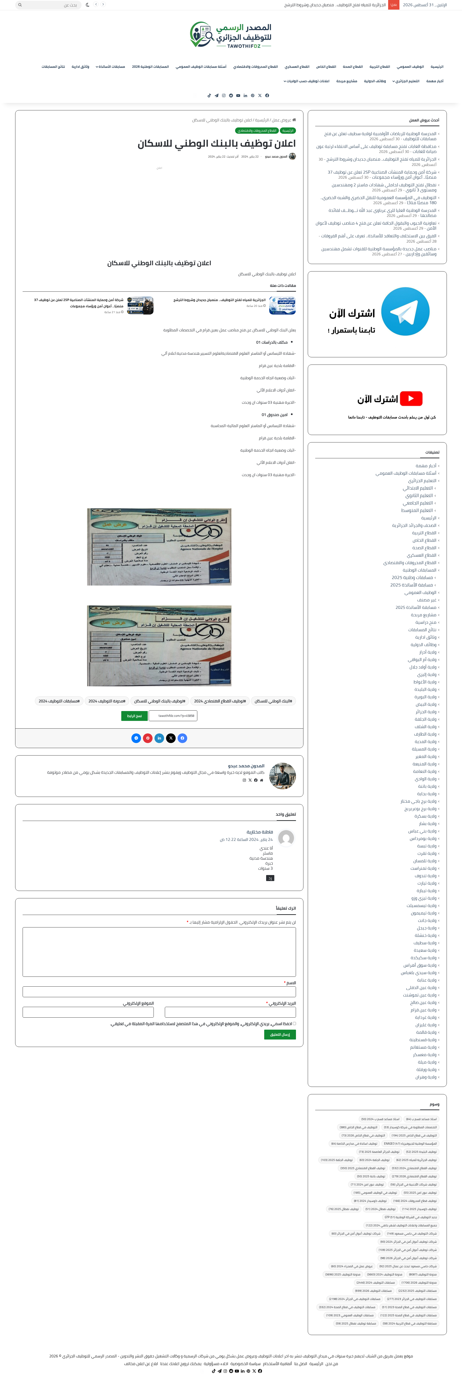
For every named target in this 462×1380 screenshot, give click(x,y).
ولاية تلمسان (424, 860)
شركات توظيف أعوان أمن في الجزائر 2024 (408, 1241)
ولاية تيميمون (423, 912)
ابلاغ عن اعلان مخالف (141, 1363)
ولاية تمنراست (423, 868)
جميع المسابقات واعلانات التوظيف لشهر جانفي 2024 (401, 1225)
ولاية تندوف (425, 875)
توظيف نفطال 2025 (344, 1209)
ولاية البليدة (425, 689)
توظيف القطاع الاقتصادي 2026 (414, 1176)
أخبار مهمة (434, 81)
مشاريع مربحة (346, 81)
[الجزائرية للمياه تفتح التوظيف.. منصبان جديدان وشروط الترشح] (282, 305)
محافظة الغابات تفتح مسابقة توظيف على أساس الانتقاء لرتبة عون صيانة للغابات (376, 148)
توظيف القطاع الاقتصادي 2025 (362, 1168)
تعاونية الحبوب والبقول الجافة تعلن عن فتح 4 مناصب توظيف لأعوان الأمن (376, 225)
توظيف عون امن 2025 (420, 1192)
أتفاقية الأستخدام (277, 1363)
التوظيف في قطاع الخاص (358, 1127)
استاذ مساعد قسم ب (421, 1119)
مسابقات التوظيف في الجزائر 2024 (354, 1299)
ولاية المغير (425, 756)
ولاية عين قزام (423, 1009)
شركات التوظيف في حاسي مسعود (412, 1233)
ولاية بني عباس (422, 830)
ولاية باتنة (427, 786)
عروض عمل (282, 120)
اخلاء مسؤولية (216, 1363)
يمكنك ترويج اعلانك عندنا (180, 1363)
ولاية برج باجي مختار (418, 801)
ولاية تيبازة (426, 890)
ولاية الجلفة (425, 719)
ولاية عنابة (426, 980)
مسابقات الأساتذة (112, 66)
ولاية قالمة (426, 1032)
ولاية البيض (426, 704)
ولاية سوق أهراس (420, 965)
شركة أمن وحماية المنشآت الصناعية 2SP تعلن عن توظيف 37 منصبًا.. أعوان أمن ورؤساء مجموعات (78, 303)
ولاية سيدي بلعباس (418, 972)
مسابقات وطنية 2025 (412, 577)
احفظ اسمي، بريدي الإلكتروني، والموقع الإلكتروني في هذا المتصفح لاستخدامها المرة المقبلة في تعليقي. (201, 1023)
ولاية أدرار (427, 652)
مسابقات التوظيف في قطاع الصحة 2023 (409, 1307)
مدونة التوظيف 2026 (419, 1282)
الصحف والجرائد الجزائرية (414, 525)
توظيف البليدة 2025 (421, 1151)
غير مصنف (426, 599)
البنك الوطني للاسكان (272, 701)
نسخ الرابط (134, 716)
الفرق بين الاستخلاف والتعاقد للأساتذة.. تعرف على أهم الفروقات (378, 236)
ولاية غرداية (425, 1017)
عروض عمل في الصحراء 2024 (352, 1266)
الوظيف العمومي (410, 66)
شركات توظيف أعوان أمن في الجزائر (356, 1233)
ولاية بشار (427, 823)
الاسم (290, 983)
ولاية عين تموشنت (419, 994)
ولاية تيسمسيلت (421, 905)
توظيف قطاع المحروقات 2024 (415, 1201)
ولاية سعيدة (425, 950)
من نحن (332, 1363)
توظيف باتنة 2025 (371, 1176)
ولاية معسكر (424, 1054)
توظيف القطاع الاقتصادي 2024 (219, 701)
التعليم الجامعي (418, 502)
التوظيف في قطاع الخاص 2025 (414, 1135)
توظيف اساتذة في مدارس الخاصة (354, 1143)
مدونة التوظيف (423, 1274)
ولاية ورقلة (426, 1069)
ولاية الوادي (425, 778)
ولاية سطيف (425, 942)
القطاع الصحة (353, 66)
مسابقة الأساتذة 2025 (411, 584)
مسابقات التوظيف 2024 (58, 701)
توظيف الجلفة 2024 (374, 1160)
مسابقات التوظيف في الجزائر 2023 (412, 1299)
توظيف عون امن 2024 (367, 1184)
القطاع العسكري (297, 66)
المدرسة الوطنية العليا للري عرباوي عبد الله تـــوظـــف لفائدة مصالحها (382, 212)
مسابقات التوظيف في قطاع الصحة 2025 (408, 1315)
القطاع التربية (380, 66)
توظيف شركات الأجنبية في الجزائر (414, 1184)
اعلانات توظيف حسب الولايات (308, 81)
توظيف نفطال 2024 (381, 1209)
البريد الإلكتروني (281, 1003)
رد (270, 878)
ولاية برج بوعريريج (420, 808)
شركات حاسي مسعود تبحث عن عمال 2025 (408, 1266)
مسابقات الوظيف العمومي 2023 (350, 1315)
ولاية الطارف (425, 734)
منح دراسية (426, 622)
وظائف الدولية (375, 81)
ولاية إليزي (426, 674)
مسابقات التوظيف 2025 (417, 1290)
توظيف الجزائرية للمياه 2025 (416, 1160)
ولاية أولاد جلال (423, 666)
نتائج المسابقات (53, 66)
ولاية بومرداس (423, 838)
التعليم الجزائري (407, 81)
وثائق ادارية (80, 66)
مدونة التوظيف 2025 (342, 1274)
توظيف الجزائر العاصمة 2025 (379, 1151)
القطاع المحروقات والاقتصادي (255, 66)
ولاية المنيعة (424, 763)
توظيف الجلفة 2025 (337, 1160)
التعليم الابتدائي (418, 488)
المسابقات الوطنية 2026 (150, 66)
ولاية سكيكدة (423, 957)
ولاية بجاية (426, 793)
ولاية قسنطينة (423, 1039)
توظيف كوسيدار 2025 (419, 1209)
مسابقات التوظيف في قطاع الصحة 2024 (347, 1307)
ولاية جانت (427, 920)
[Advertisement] (159, 205)
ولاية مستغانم (423, 1047)
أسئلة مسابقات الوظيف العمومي (201, 66)
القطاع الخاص (326, 66)
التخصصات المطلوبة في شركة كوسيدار (410, 1127)
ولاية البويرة (425, 696)
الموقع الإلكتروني (138, 1003)
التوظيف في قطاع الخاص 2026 (363, 1135)
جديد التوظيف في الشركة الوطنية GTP (411, 1217)
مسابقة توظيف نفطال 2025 (356, 1323)
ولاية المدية (425, 741)
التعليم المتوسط (417, 510)
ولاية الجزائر (426, 711)
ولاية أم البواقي (422, 659)
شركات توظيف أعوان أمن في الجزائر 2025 (408, 1250)
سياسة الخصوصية (246, 1363)
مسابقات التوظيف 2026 (373, 1290)
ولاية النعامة (424, 771)
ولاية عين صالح (423, 1002)
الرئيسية (437, 66)
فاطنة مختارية (260, 832)
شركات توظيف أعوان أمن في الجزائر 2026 (408, 1258)
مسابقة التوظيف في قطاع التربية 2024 (410, 1323)
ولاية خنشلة (425, 935)
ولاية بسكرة (425, 816)
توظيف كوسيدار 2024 (370, 1201)
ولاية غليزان (426, 1024)
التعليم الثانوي (419, 495)
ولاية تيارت (426, 883)
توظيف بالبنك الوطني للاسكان (158, 701)
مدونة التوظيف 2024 (106, 701)
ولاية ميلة (427, 1062)
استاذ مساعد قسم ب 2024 (380, 1119)
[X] (250, 780)
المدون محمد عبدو (276, 156)
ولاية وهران (426, 1076)
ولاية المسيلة (424, 748)
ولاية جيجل (426, 927)
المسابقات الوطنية (419, 570)
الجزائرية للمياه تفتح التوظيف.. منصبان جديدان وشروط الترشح (335, 5)
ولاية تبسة (426, 845)
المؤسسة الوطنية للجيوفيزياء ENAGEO (410, 1143)
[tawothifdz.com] (231, 35)
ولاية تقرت (426, 853)
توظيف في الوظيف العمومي (375, 1192)
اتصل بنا (300, 1363)
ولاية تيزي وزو (423, 898)
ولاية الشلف (425, 726)
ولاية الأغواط (425, 681)
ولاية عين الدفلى (421, 987)
